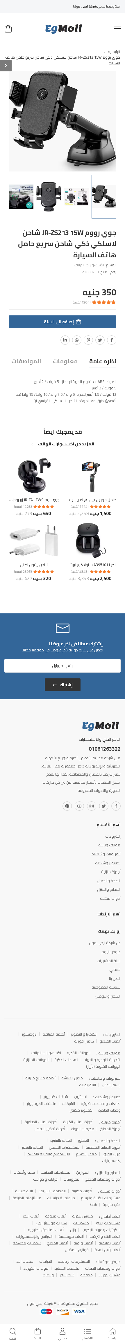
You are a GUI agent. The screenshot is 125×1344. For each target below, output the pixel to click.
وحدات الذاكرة (109, 1110)
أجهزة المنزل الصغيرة (40, 1122)
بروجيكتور (29, 1034)
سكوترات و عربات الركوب (101, 1230)
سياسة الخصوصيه (106, 987)
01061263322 (105, 749)
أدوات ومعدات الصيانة (103, 1268)
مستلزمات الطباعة (26, 1198)
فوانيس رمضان (77, 1250)
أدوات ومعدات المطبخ (103, 1179)
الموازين (82, 1172)
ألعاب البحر (31, 1216)
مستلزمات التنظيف (55, 1172)
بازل (73, 1230)
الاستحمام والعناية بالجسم (48, 1154)
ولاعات (48, 1275)
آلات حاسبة (24, 1191)
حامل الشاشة (72, 1078)
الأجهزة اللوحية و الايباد (102, 1060)
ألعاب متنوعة (55, 1216)
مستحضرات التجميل (64, 1147)
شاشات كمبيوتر (56, 1097)
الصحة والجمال (109, 880)
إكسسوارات (111, 1161)
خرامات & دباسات (61, 1198)
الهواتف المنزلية (36, 1060)
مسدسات (81, 1223)
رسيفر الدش (111, 1085)
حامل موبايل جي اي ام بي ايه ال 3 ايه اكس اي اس (76, 499)
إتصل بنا (115, 978)
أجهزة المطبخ (110, 1129)
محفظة (86, 1275)
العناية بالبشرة (61, 1140)
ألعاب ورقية (83, 1243)
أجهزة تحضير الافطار (49, 1129)
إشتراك (66, 685)
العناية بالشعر (32, 1147)
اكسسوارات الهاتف (89, 264)
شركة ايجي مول (40, 1303)
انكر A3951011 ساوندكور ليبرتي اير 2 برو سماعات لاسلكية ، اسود (65, 564)
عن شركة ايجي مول (105, 942)
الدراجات (45, 1261)
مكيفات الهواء (82, 1129)
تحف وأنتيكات (24, 1172)
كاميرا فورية (84, 1041)
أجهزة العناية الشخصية (103, 1147)
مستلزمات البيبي (108, 1223)
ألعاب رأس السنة (107, 1250)
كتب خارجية (112, 1204)
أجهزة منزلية (111, 871)
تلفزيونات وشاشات (106, 853)
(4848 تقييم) (80, 571)
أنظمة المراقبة (53, 1034)
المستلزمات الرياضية (74, 1261)
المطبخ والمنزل (109, 889)
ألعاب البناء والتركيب (105, 1236)
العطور (83, 1140)
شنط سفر (67, 1275)
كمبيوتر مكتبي (80, 1110)
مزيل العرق (112, 1154)
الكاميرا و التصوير (84, 1034)
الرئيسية (114, 51)
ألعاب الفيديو (110, 1041)
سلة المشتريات (109, 960)
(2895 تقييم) (23, 571)
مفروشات (71, 1179)
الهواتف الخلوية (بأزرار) (103, 1066)
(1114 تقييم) (80, 506)
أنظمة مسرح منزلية (40, 1078)
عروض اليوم (111, 951)
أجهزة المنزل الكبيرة (78, 1122)
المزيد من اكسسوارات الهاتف (65, 445)
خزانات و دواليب (45, 1179)
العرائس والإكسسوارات (34, 1236)
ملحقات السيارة (66, 1268)
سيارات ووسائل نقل (51, 1223)
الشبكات (68, 1103)
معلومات (65, 361)
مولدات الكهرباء (36, 1268)
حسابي (115, 969)
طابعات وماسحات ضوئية (101, 1103)
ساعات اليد (24, 1261)
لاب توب (80, 1097)
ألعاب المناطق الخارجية (46, 1230)
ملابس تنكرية (82, 1216)
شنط (93, 1204)
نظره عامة (102, 361)
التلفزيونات (87, 1085)
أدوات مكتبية (110, 898)
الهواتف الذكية (78, 1053)
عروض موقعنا (109, 1261)
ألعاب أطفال (111, 1216)
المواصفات (26, 361)
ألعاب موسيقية (71, 1236)
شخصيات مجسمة (27, 1243)
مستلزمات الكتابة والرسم (101, 1198)
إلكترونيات (113, 836)
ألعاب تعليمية (110, 1243)
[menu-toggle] (117, 28)
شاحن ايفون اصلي (34, 564)
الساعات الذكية (66, 1060)
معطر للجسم (86, 1154)
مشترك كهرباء (110, 1275)
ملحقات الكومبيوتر (41, 1103)
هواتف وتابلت (109, 844)
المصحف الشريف (52, 1191)
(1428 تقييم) (23, 506)
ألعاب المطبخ (57, 1243)
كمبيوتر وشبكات (108, 862)
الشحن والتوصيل (108, 996)
